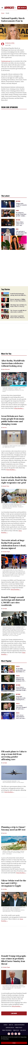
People (18, 666)
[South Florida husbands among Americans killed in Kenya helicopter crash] (5, 294)
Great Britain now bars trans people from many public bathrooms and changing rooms (12, 420)
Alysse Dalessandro (6, 369)
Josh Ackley (4, 889)
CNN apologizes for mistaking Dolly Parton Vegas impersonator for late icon (21, 234)
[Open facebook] (9, 1034)
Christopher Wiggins (6, 551)
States (17, 713)
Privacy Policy (24, 1037)
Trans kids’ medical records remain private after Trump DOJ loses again (21, 699)
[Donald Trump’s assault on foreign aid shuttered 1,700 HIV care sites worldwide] (14, 618)
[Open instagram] (19, 1034)
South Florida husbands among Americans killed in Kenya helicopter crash (17, 295)
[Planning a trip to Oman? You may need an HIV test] (14, 843)
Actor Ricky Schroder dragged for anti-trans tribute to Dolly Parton (21, 709)
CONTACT (6, 1025)
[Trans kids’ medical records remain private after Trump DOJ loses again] (8, 697)
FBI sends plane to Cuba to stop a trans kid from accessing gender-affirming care (14, 755)
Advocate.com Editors (10, 43)
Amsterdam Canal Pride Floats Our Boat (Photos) (17, 316)
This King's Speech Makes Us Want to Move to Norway (18, 305)
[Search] (15, 8)
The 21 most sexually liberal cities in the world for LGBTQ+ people (18, 312)
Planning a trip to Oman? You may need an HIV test (13, 828)
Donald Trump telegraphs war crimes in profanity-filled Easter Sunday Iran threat (13, 959)
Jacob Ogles (4, 608)
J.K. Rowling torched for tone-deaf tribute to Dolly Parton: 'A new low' (21, 672)
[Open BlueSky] (12, 1034)
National (18, 201)
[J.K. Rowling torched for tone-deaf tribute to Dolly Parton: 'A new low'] (8, 669)
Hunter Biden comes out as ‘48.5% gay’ (20, 223)
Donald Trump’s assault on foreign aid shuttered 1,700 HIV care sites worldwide (13, 601)
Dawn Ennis (4, 427)
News (17, 229)
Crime (17, 210)
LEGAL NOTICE (23, 1030)
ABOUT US (11, 1025)
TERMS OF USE (16, 1030)
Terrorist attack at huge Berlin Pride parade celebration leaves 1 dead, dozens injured (13, 544)
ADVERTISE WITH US (10, 1027)
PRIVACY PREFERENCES (7, 1030)
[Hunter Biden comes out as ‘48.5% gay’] (8, 222)
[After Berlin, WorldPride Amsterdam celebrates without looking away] (14, 379)
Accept (14, 1042)
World (7, 13)
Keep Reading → (19, 408)
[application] (14, 243)
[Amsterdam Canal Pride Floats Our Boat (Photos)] (5, 316)
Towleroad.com (5, 61)
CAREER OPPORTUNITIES (19, 1025)
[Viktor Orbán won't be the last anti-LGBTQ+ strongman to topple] (14, 899)
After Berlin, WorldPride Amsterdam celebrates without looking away (13, 363)
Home (2, 13)
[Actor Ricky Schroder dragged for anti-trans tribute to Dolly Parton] (8, 706)
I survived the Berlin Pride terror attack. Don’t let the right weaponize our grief (14, 480)
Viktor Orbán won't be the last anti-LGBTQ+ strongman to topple (13, 883)
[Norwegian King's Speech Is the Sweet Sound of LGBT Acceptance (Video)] (5, 305)
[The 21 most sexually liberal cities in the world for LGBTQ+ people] (5, 311)
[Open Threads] (15, 1034)
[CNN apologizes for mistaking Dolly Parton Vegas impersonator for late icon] (8, 232)
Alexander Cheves (5, 486)
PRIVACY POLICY (18, 1027)
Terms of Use (6, 1038)
